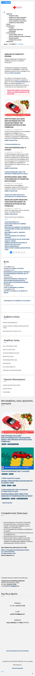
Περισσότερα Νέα (7, 502)
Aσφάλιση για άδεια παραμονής (17, 17)
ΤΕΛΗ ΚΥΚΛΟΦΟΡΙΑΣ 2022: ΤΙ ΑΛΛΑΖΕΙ (15, 471)
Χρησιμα (4, 444)
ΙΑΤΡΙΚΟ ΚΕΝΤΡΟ (7, 388)
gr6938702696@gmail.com (12, 586)
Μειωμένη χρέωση (14, 38)
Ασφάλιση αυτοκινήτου (13, 444)
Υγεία (14, 485)
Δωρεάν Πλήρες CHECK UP (16, 34)
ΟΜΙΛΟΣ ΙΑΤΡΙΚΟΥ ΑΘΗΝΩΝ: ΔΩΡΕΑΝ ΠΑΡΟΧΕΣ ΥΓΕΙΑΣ (16, 326)
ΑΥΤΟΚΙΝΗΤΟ (12, 44)
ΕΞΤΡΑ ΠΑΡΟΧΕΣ (10, 33)
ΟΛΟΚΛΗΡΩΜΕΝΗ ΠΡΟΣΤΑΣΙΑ (11, 353)
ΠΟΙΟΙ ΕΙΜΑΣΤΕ (10, 26)
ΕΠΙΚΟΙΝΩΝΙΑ (12, 31)
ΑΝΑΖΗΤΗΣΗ (9, 41)
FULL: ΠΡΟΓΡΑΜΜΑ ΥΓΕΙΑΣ (10, 346)
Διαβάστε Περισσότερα (11, 140)
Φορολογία (4, 474)
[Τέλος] (24, 252)
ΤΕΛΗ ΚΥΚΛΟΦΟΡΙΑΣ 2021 (12, 222)
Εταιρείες (11, 27)
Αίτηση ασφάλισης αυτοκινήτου (18, 21)
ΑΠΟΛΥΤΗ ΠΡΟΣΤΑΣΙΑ (9, 349)
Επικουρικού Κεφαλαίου (21, 81)
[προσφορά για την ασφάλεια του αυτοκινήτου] (17, 300)
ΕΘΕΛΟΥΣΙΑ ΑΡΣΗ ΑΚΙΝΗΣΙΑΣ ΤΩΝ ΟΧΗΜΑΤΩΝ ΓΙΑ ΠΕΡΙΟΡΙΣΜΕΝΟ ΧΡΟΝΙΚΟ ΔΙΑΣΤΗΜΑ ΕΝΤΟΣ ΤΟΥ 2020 (17, 229)
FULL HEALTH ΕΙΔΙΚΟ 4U (9, 367)
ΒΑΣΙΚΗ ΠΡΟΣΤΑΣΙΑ (8, 356)
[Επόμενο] (21, 252)
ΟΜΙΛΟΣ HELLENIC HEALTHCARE (11, 385)
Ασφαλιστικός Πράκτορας (16, 29)
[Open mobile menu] (4, 12)
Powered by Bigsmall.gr (17, 668)
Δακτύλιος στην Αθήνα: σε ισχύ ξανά (14, 268)
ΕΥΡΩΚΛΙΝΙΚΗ (6, 392)
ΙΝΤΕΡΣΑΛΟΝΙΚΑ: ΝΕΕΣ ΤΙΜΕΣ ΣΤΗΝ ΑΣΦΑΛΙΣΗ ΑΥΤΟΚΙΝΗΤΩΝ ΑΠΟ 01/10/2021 (17, 179)
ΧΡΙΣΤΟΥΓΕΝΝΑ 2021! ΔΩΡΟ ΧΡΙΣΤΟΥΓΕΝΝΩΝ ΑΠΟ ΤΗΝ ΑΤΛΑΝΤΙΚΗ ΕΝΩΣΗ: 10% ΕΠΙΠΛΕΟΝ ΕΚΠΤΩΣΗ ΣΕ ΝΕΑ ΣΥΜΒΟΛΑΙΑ (15, 123)
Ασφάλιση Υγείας (13, 15)
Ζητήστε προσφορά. (15, 73)
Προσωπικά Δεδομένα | (12, 650)
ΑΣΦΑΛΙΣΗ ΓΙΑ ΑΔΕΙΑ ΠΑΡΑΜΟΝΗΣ (12, 370)
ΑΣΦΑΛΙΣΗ (9, 14)
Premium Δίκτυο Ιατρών (15, 40)
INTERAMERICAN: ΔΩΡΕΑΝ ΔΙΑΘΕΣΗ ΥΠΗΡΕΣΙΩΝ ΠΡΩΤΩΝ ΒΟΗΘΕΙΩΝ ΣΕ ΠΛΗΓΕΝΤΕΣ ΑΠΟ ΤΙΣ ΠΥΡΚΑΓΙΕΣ (16, 273)
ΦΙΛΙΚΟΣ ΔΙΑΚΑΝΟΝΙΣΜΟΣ (12, 246)
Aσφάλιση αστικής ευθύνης (16, 22)
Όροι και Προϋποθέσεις (23, 650)
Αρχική (5, 44)
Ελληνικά (7, 2)
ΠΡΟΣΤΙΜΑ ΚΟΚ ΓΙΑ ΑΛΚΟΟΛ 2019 (12, 331)
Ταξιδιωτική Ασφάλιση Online (17, 19)
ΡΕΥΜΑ (8, 24)
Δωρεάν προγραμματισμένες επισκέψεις (20, 36)
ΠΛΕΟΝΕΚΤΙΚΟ (7, 363)
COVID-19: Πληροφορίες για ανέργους (14, 287)
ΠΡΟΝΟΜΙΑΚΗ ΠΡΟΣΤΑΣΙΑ (10, 360)
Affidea (3, 485)
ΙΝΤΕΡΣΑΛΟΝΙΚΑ (5, 498)
